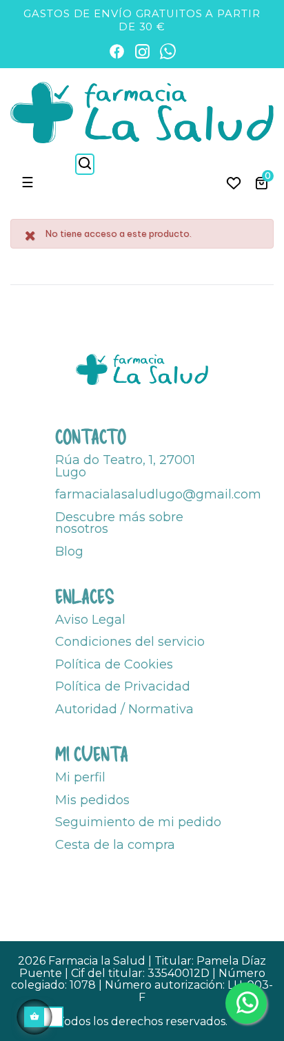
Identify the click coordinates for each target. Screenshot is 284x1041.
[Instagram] (142, 51)
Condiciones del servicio (130, 641)
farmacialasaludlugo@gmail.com (158, 494)
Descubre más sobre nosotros (119, 523)
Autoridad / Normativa (124, 709)
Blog (69, 551)
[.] (234, 182)
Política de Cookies (114, 664)
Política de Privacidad (122, 686)
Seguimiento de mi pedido (138, 822)
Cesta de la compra (115, 844)
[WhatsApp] (167, 51)
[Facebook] (116, 51)
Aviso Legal (90, 619)
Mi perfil (80, 777)
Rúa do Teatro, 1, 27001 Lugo (125, 466)
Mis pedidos (92, 800)
